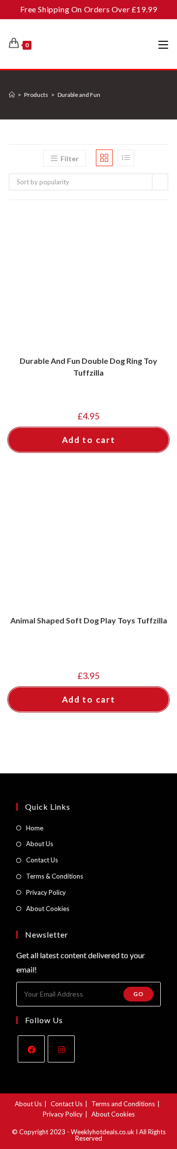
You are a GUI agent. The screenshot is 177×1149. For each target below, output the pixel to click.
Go (138, 994)
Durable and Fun (79, 94)
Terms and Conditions (123, 1104)
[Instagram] (61, 1048)
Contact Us (42, 860)
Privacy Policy (46, 892)
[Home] (12, 94)
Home (34, 828)
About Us (39, 844)
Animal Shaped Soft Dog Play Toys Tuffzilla (88, 620)
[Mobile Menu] (163, 44)
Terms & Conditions (54, 876)
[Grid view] (104, 157)
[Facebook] (31, 1048)
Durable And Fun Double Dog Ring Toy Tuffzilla (88, 366)
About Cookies (47, 909)
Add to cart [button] (89, 440)
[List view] (126, 157)
